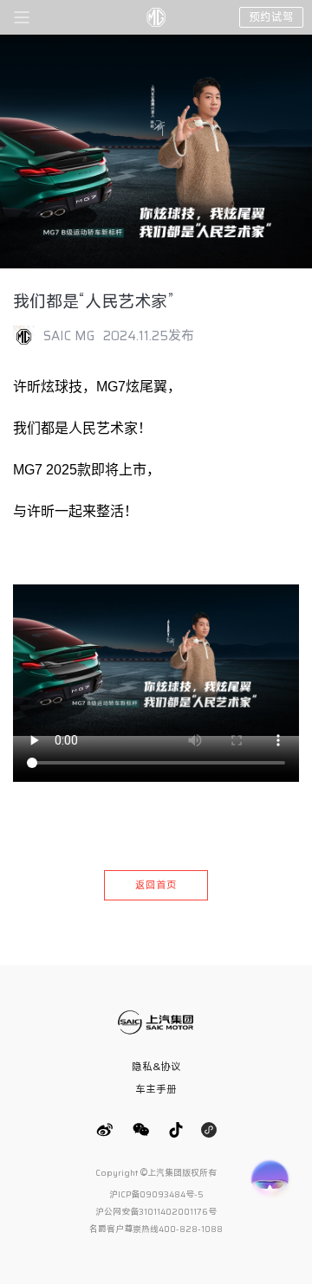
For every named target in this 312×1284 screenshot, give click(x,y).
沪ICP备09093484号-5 (156, 1194)
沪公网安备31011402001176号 (156, 1211)
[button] (22, 20)
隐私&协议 (156, 1066)
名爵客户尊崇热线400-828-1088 (156, 1229)
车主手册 (156, 1088)
